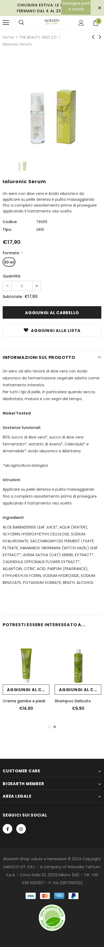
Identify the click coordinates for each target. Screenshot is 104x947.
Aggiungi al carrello (28, 689)
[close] (99, 8)
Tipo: (7, 229)
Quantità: (12, 276)
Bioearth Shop (16, 859)
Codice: (10, 221)
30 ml (9, 262)
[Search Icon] (21, 22)
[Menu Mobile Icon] (6, 22)
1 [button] (49, 726)
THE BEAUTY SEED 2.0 (38, 37)
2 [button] (54, 726)
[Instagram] (21, 829)
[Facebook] (7, 829)
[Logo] (52, 22)
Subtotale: (13, 296)
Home (8, 37)
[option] (52, 101)
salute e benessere (49, 859)
